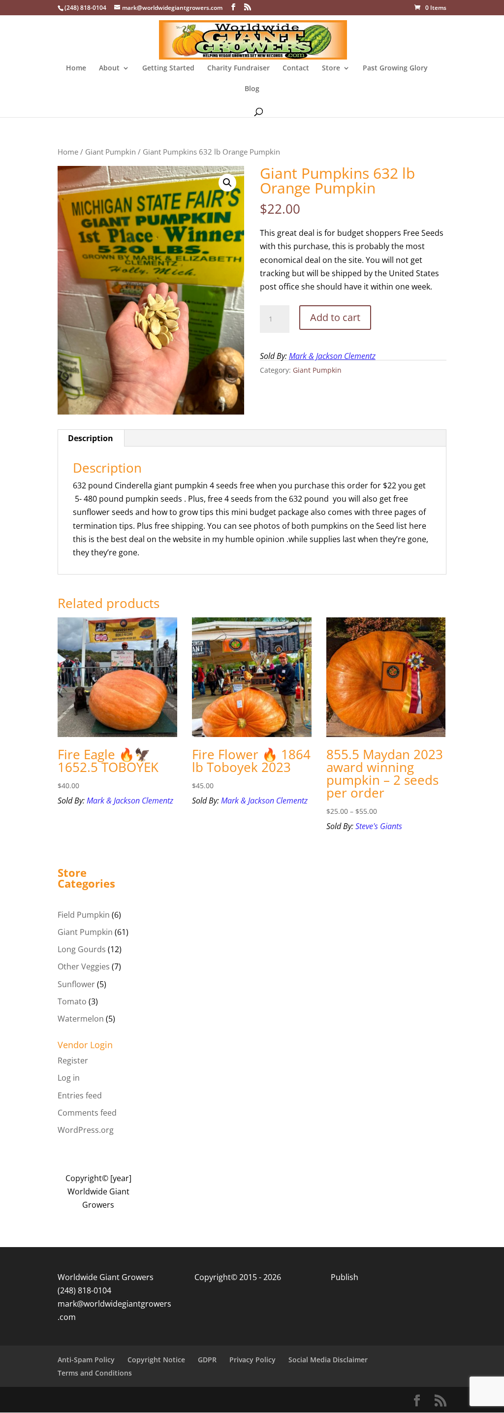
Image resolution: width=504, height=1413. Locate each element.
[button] (227, 183)
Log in (69, 1077)
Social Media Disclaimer (328, 1359)
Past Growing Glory (395, 68)
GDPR (207, 1359)
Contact (296, 68)
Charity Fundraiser (238, 68)
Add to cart (335, 317)
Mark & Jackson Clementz (332, 356)
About (109, 68)
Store (331, 68)
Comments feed (87, 1112)
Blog (252, 89)
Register (73, 1060)
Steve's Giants (378, 826)
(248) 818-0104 (84, 1290)
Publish (344, 1277)
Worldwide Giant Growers (106, 1277)
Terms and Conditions (95, 1373)
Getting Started (168, 68)
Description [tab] (90, 438)
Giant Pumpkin (110, 152)
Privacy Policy (252, 1359)
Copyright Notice (156, 1359)
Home (76, 68)
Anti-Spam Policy (86, 1359)
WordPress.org (86, 1129)
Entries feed (80, 1095)
